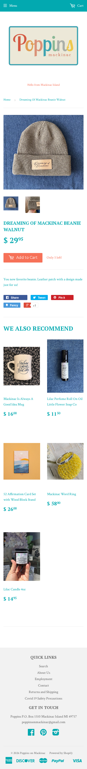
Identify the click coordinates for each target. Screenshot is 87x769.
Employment (43, 679)
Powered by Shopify (61, 753)
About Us (43, 673)
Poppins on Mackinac (32, 753)
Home (6, 100)
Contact (43, 685)
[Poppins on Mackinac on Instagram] (55, 734)
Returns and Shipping (43, 692)
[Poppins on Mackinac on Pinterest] (43, 734)
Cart (80, 5)
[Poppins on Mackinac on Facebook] (31, 734)
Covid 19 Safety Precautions (43, 698)
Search (43, 666)
